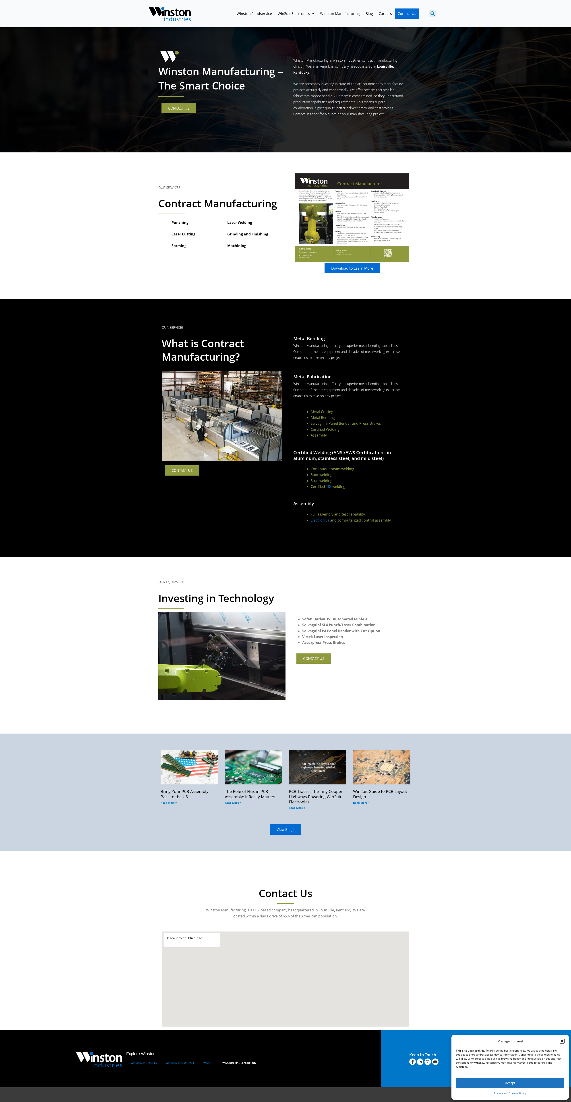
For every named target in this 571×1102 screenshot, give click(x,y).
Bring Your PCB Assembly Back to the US (184, 794)
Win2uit (208, 1063)
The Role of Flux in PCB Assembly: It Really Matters (250, 794)
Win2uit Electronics (294, 13)
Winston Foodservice (254, 13)
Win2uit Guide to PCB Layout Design (380, 794)
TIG (328, 486)
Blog (369, 13)
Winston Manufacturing (340, 13)
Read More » (169, 803)
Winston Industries (144, 1063)
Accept (510, 1083)
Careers (385, 13)
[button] (562, 1041)
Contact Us (407, 13)
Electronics (320, 520)
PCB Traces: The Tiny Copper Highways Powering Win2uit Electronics (315, 797)
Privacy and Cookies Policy (510, 1093)
